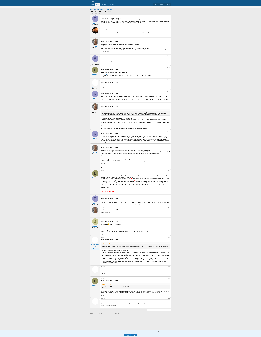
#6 (169, 79)
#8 (169, 103)
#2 (169, 27)
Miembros (111, 4)
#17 (169, 278)
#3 (169, 39)
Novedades (103, 4)
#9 (169, 131)
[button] (107, 4)
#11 (169, 170)
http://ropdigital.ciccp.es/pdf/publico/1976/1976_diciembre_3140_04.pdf (118, 74)
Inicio (92, 4)
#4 (169, 55)
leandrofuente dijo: (105, 284)
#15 (169, 237)
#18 (169, 298)
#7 (169, 91)
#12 (169, 196)
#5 (169, 67)
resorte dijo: (104, 109)
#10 (169, 145)
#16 (169, 266)
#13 (169, 207)
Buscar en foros (102, 6)
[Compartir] (167, 16)
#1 (169, 16)
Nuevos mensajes (94, 6)
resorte (92, 13)
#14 (169, 218)
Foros (97, 4)
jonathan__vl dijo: (105, 243)
